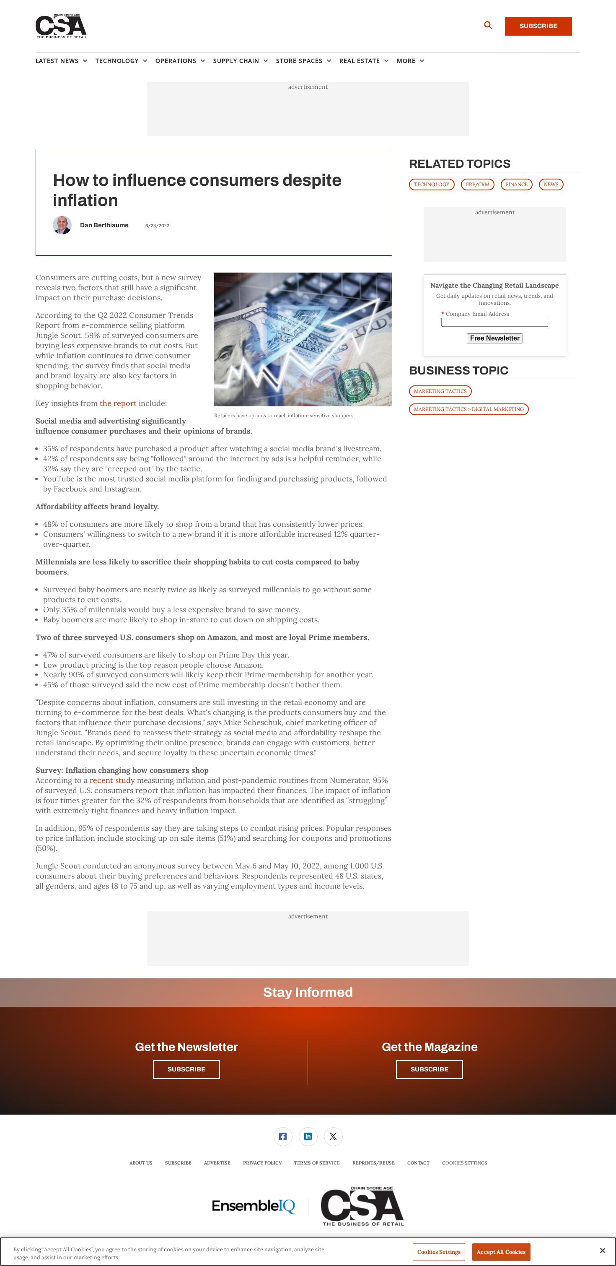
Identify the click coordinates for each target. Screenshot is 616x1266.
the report (118, 403)
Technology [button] (117, 61)
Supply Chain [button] (236, 61)
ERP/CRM (477, 184)
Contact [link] (418, 1163)
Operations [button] (176, 61)
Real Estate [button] (359, 61)
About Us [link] (141, 1163)
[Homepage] (61, 26)
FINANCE (517, 184)
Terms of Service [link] (317, 1163)
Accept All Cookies (501, 1252)
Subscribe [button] (186, 1069)
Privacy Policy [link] (262, 1163)
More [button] (406, 61)
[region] (308, 1251)
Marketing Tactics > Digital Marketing (469, 409)
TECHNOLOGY (432, 184)
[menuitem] (66, 61)
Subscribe (538, 26)
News (551, 184)
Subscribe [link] (178, 1163)
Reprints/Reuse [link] (373, 1163)
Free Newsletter (495, 338)
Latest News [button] (57, 61)
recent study (112, 780)
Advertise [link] (217, 1163)
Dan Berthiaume (104, 225)
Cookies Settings (464, 1163)
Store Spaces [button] (299, 61)
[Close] (602, 1250)
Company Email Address (475, 313)
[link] (283, 1136)
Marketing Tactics (440, 391)
